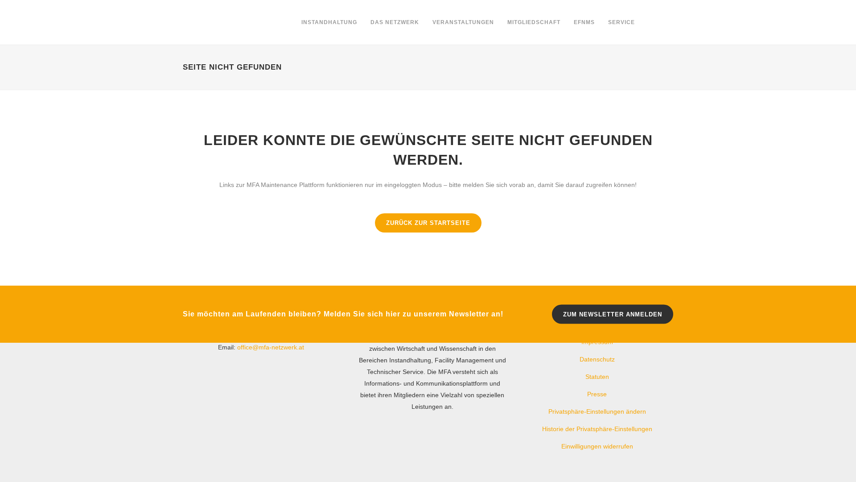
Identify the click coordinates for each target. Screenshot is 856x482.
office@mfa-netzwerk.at (270, 347)
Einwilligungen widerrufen (597, 446)
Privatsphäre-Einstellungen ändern (597, 411)
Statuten (597, 376)
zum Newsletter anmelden (612, 314)
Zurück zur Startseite (428, 223)
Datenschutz (597, 359)
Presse (597, 394)
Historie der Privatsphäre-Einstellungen (597, 428)
